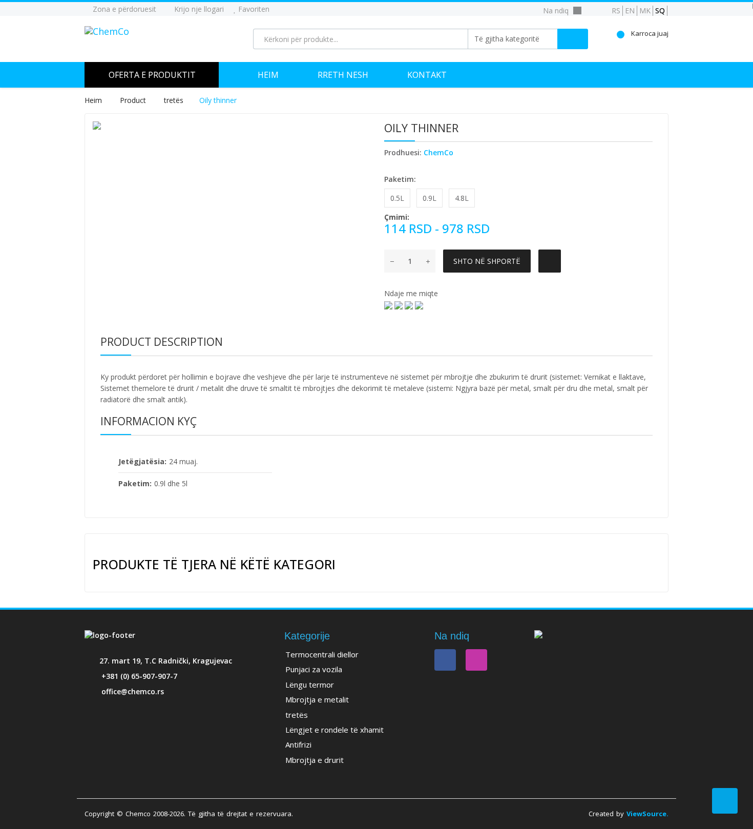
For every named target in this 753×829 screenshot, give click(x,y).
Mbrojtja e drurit (314, 760)
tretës (173, 100)
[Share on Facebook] (398, 304)
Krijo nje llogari (198, 9)
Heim (268, 74)
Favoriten (252, 9)
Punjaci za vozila (313, 669)
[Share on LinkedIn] (388, 304)
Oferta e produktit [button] (152, 74)
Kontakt (427, 74)
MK (645, 10)
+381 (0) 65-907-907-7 (139, 676)
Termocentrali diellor (322, 654)
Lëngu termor (309, 684)
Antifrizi (298, 744)
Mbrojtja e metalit (317, 699)
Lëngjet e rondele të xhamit (334, 729)
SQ (660, 10)
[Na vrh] (725, 801)
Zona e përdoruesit (123, 9)
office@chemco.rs (132, 691)
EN (630, 10)
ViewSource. (647, 813)
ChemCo (438, 152)
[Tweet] (409, 304)
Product (134, 100)
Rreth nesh (343, 74)
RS (616, 10)
